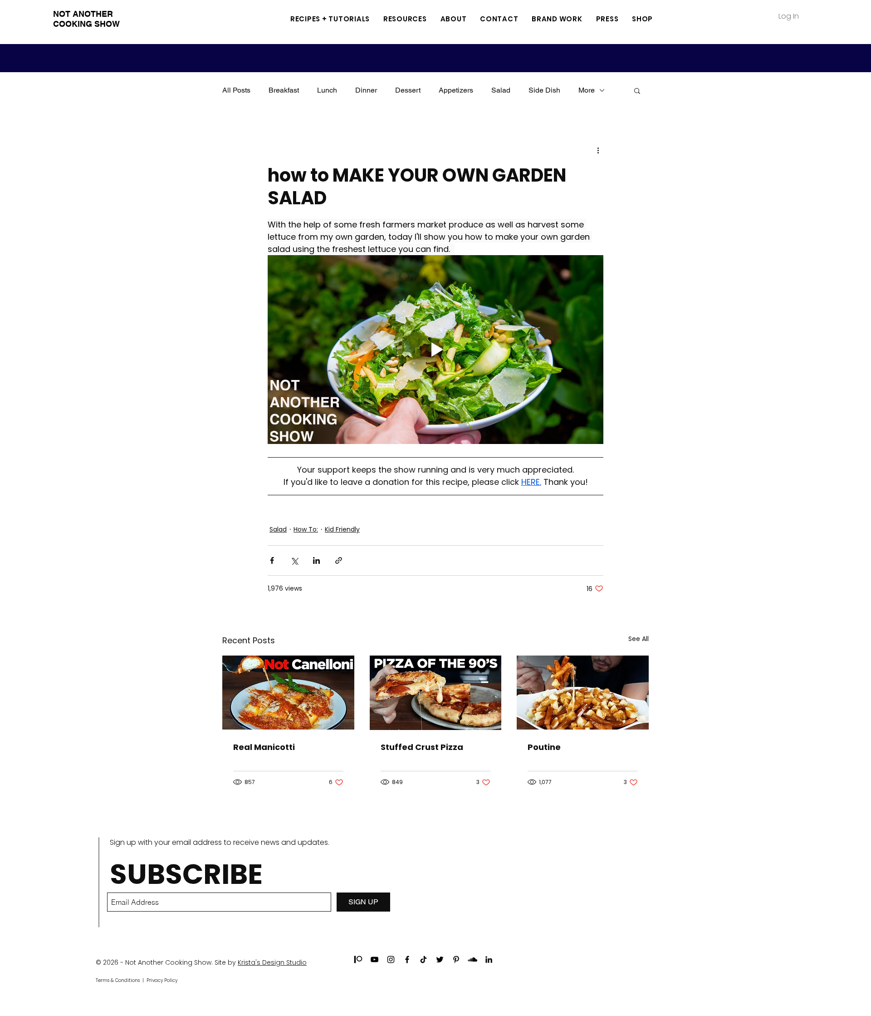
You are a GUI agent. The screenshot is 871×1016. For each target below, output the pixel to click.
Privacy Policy (162, 980)
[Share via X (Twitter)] (294, 560)
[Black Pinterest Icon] (456, 959)
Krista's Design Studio (272, 962)
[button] (405, 19)
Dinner (366, 90)
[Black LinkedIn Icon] (489, 959)
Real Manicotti (264, 747)
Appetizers (456, 90)
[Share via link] (338, 560)
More (586, 90)
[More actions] (597, 150)
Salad (500, 90)
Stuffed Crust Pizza (422, 747)
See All (638, 638)
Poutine (544, 747)
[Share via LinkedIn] (316, 560)
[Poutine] (583, 693)
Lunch (327, 90)
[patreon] (358, 959)
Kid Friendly (342, 529)
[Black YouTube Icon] (374, 959)
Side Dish (544, 90)
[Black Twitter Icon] (440, 959)
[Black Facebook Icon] (407, 959)
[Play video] (435, 349)
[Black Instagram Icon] (391, 959)
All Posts (236, 90)
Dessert (408, 90)
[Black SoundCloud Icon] (472, 959)
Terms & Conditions (118, 980)
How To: (306, 529)
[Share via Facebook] (272, 560)
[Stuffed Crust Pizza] (436, 693)
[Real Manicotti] (288, 693)
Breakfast (284, 90)
